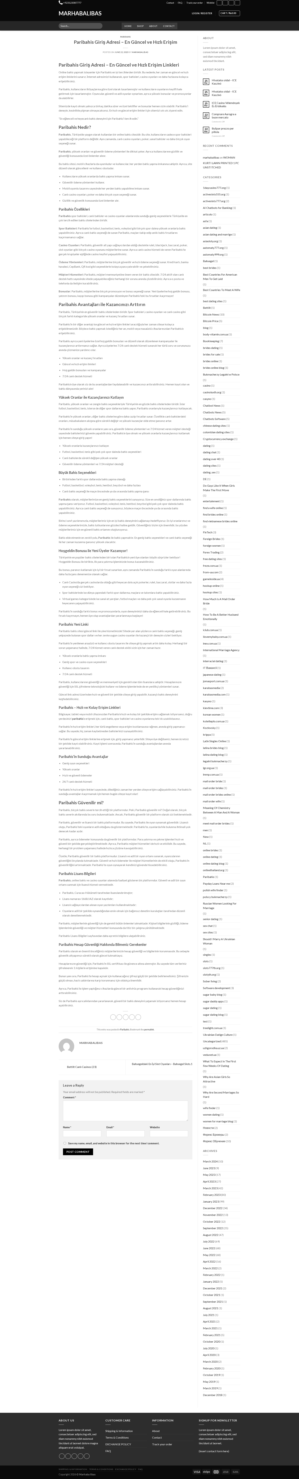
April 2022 (209, 1261)
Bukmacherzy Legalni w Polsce (221, 374)
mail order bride (212, 781)
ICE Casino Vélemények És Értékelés (226, 104)
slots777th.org (211, 968)
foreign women (212, 545)
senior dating (210, 919)
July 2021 (208, 1314)
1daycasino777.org (214, 187)
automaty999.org (213, 254)
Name (67, 1127)
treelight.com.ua (212, 1028)
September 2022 (213, 1228)
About (153, 26)
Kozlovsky (209, 727)
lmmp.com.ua (211, 774)
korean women (211, 714)
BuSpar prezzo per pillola (223, 130)
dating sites (210, 465)
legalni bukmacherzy (215, 761)
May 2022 (209, 1255)
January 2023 (211, 1201)
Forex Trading (211, 552)
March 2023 (210, 1188)
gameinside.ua (211, 579)
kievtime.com (211, 708)
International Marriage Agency (221, 650)
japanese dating (212, 674)
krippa (207, 734)
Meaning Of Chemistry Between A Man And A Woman (221, 810)
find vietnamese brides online (220, 521)
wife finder (209, 1108)
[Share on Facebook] (113, 1017)
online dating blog (213, 863)
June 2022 (209, 1248)
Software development (216, 988)
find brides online (213, 514)
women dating (211, 1114)
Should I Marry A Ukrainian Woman (219, 941)
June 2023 (209, 1168)
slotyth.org (209, 974)
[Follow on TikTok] (231, 2)
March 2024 (210, 1161)
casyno (207, 398)
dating (207, 445)
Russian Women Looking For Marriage (220, 906)
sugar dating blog (213, 1014)
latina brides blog (213, 747)
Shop (140, 26)
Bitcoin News (211, 314)
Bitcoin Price (210, 321)
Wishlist (210, 2)
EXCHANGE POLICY (118, 1444)
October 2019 (211, 1374)
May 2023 (209, 1174)
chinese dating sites (214, 425)
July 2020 (208, 1348)
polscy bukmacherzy (215, 896)
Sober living (210, 981)
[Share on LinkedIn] (138, 1017)
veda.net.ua (209, 1054)
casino (207, 385)
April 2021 (209, 1321)
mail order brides (213, 788)
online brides (210, 850)
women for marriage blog (218, 1121)
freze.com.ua (210, 565)
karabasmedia (211, 687)
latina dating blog (213, 754)
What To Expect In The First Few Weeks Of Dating (219, 1063)
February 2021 (211, 1335)
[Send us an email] (80, 1456)
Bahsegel (208, 261)
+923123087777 (72, 2)
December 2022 (212, 1208)
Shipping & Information (119, 1430)
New (206, 836)
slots (206, 961)
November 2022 (213, 1214)
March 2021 (210, 1328)
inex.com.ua (210, 643)
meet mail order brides (216, 823)
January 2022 (211, 1281)
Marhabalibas (73, 13)
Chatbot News (211, 405)
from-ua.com (210, 572)
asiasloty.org (210, 241)
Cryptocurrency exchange (218, 439)
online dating (210, 856)
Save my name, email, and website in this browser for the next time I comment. (113, 1143)
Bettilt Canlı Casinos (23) (81, 1066)
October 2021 (211, 1294)
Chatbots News (212, 412)
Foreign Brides (211, 538)
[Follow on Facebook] (219, 2)
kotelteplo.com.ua (213, 721)
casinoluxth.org (212, 392)
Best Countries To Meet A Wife (221, 289)
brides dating (211, 347)
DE (205, 479)
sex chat (208, 925)
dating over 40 (211, 459)
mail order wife (212, 801)
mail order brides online (217, 794)
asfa (205, 221)
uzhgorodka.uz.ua (213, 1048)
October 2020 (211, 1341)
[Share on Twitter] (119, 1017)
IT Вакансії (210, 667)
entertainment (211, 501)
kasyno (207, 701)
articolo (207, 214)
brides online (210, 361)
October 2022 (211, 1221)
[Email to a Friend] (126, 1017)
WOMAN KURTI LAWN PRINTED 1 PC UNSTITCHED (221, 162)
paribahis (77, 718)
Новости (208, 1127)
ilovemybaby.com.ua (215, 636)
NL (205, 843)
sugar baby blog (212, 994)
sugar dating (210, 1007)
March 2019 (210, 1388)
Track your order (194, 2)
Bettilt (207, 307)
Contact (170, 2)
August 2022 (210, 1234)
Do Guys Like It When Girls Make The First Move (219, 488)
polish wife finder (213, 890)
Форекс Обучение (214, 1141)
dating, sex (209, 472)
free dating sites (212, 558)
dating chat (209, 452)
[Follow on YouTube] (237, 2)
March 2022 (210, 1268)
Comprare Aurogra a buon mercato (224, 115)
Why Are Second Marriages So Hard (221, 1094)
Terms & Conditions (117, 1437)
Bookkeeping (211, 341)
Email (110, 1127)
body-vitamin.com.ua (215, 334)
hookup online (211, 585)
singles (207, 954)
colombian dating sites (216, 432)
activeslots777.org (214, 201)
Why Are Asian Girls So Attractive (216, 1079)
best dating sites (213, 301)
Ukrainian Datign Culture (218, 1034)
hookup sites (210, 592)
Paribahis (125, 37)
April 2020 (209, 1354)
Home (128, 26)
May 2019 (209, 1381)
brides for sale (211, 354)
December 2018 (212, 1395)
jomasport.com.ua (213, 681)
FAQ (180, 2)
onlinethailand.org (213, 870)
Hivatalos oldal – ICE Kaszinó (224, 81)
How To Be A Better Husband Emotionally (220, 617)
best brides (209, 267)
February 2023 (211, 1194)
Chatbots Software (214, 418)
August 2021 (210, 1308)
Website (155, 1127)
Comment (69, 1097)
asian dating (210, 227)
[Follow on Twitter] (74, 1456)
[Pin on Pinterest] (132, 1017)
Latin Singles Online (214, 741)
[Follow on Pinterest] (87, 1456)
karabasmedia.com (214, 694)
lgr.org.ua (208, 767)
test (205, 1021)
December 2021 (212, 1288)
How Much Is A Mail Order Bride (219, 601)
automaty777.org (213, 247)
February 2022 (211, 1274)
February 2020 (211, 1368)
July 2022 (208, 1241)
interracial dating (213, 661)
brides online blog (213, 367)
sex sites (208, 932)
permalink (149, 1029)
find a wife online (213, 507)
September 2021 (213, 1301)
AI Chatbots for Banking (217, 207)
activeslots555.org (214, 194)
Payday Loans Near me (216, 883)
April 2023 (209, 1181)
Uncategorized (212, 1041)
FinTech (207, 532)
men (205, 830)
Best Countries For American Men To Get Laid (220, 277)
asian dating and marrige (217, 234)
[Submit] (99, 26)
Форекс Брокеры (213, 1134)
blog (206, 327)
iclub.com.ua (210, 630)
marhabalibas (140, 52)
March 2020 (210, 1361)
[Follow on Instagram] (225, 2)
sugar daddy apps (213, 1001)
